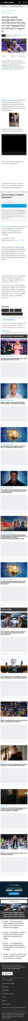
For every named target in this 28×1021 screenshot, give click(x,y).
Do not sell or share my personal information (13, 1007)
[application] (14, 143)
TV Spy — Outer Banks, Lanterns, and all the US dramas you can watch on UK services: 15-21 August (14, 935)
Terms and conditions (7, 980)
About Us (4, 1000)
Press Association (12, 35)
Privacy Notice (22, 211)
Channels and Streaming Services (12, 314)
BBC (11, 310)
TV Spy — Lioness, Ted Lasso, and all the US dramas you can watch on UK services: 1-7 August (14, 956)
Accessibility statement (8, 993)
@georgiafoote (16, 226)
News (3, 35)
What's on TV (21, 35)
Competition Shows (11, 10)
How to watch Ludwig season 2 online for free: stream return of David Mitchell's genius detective (14, 914)
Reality (3, 10)
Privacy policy (5, 987)
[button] (2, 2)
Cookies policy (5, 990)
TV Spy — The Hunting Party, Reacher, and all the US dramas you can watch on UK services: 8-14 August (14, 946)
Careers (4, 997)
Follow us (15, 56)
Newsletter (23, 56)
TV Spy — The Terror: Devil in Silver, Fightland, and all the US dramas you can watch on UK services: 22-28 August (13, 924)
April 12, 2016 (19, 240)
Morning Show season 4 (16, 6)
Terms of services (20, 210)
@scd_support (6, 226)
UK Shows (5, 310)
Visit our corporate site (14, 968)
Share (5, 56)
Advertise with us (6, 1004)
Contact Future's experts (8, 983)
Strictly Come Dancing (7, 13)
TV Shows (18, 310)
